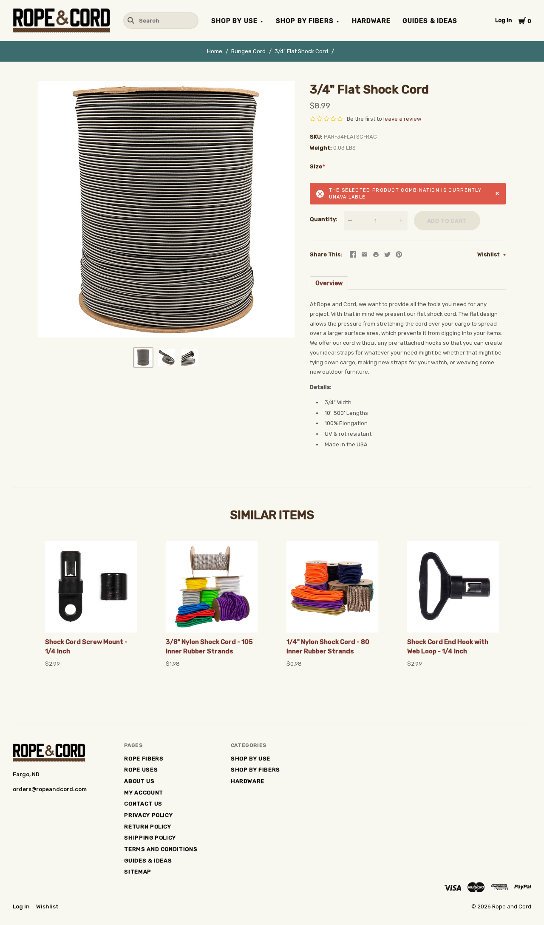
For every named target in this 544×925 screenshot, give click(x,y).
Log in (503, 20)
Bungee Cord (248, 51)
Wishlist (489, 254)
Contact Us (143, 803)
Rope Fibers (143, 758)
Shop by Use (250, 758)
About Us (139, 781)
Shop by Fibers (255, 769)
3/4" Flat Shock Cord (301, 51)
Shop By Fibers (305, 21)
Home (214, 51)
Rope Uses (141, 769)
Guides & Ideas (430, 21)
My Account (143, 792)
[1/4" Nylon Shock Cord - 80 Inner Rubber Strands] (332, 587)
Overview (329, 283)
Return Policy (147, 826)
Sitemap (137, 871)
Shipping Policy (150, 837)
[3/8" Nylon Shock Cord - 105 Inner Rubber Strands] (212, 587)
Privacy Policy (148, 815)
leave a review (402, 119)
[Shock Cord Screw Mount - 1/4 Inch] (91, 587)
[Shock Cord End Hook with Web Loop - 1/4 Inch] (453, 587)
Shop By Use (234, 21)
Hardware (371, 21)
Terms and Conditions (160, 849)
